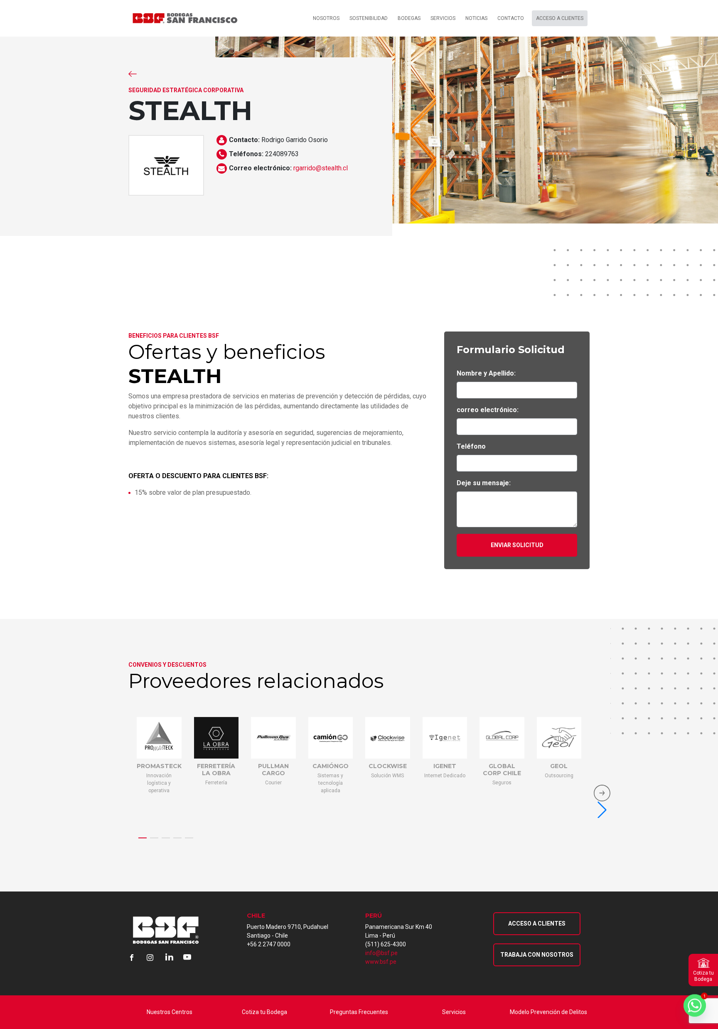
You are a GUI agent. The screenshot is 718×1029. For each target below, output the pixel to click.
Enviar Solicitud (517, 545)
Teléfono (471, 446)
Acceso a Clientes (537, 923)
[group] (159, 789)
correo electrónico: (488, 410)
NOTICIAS (476, 18)
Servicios (454, 1012)
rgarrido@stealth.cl (320, 168)
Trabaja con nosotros (536, 954)
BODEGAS (409, 18)
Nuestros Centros (169, 1012)
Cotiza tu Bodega (264, 1012)
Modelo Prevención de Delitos (548, 1012)
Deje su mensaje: (484, 483)
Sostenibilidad (368, 18)
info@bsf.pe (381, 953)
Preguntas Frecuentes (359, 1012)
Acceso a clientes (559, 18)
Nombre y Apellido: (486, 373)
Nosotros (326, 18)
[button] (142, 837)
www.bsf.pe (380, 961)
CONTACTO (510, 18)
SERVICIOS (442, 18)
